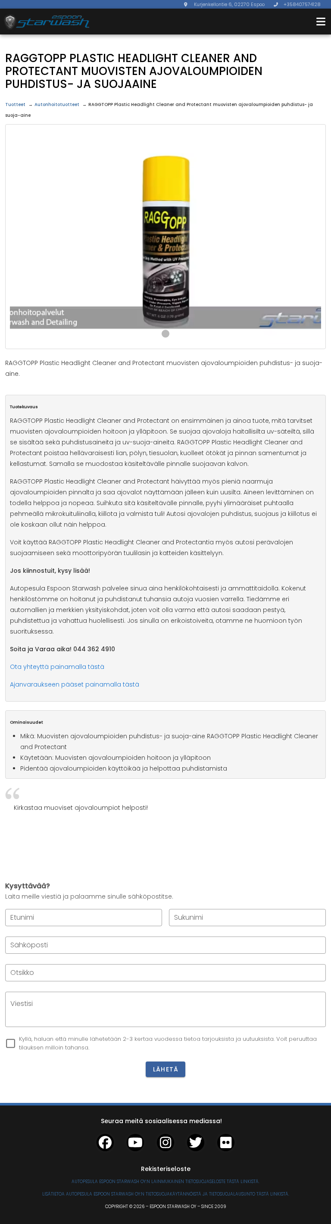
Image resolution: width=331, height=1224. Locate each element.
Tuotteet (15, 104)
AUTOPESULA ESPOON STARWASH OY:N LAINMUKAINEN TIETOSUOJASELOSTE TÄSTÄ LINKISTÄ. (165, 1181)
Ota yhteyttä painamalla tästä (57, 666)
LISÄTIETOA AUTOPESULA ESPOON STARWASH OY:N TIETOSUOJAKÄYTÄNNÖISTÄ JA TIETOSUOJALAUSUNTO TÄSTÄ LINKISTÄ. (165, 1194)
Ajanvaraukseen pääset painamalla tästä (74, 684)
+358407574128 (302, 4)
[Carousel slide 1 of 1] (165, 334)
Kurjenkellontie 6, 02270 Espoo (229, 4)
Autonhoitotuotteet (56, 104)
